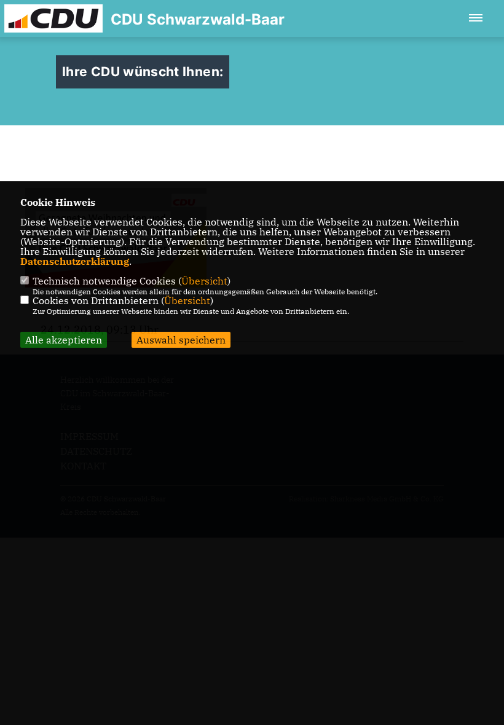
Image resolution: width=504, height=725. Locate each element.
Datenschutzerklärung (74, 261)
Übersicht (204, 281)
